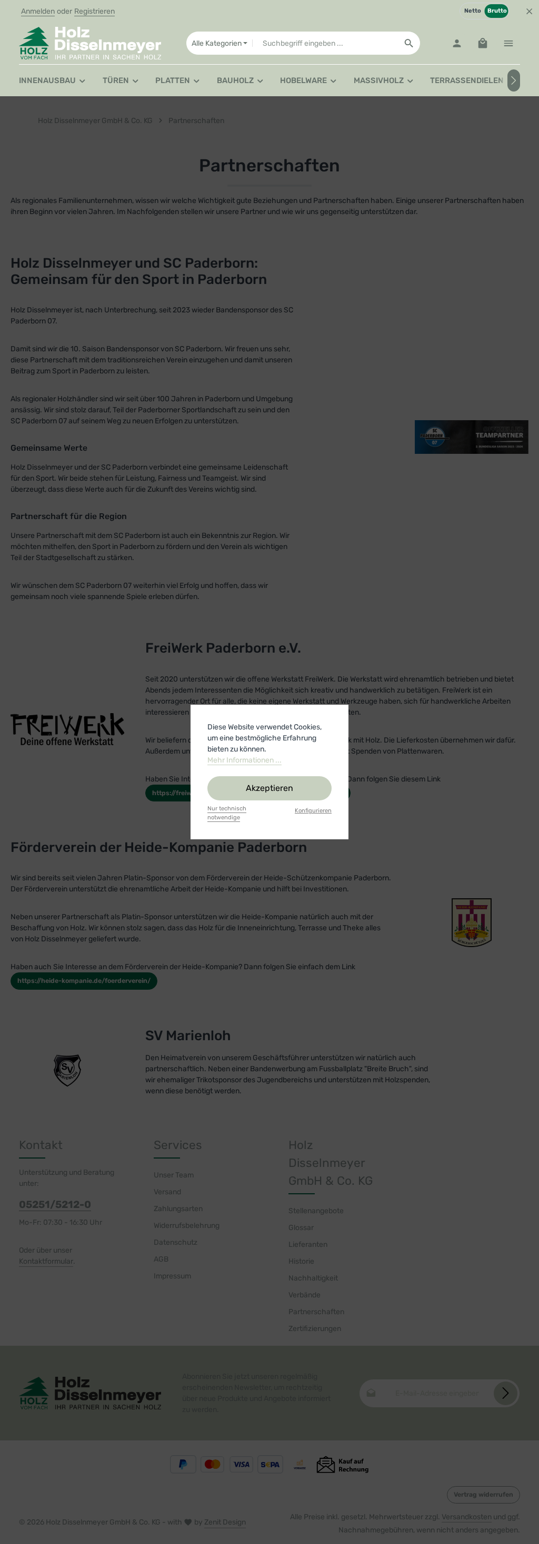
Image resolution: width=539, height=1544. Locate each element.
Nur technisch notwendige (226, 813)
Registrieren (94, 11)
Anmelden (38, 11)
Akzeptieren (269, 788)
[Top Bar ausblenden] (529, 11)
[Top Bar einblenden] (508, 43)
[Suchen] (409, 43)
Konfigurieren (313, 810)
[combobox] (325, 43)
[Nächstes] (513, 80)
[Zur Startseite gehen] (90, 43)
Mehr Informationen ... (244, 760)
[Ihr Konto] (456, 43)
